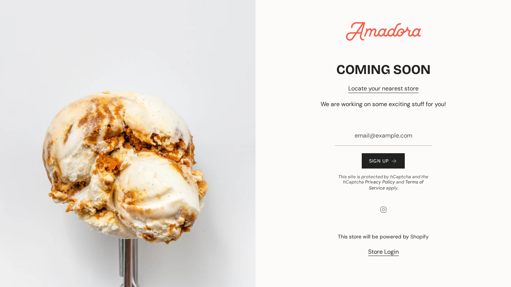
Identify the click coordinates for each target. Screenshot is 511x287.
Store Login (383, 252)
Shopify (419, 236)
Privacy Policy (380, 182)
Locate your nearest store (383, 88)
